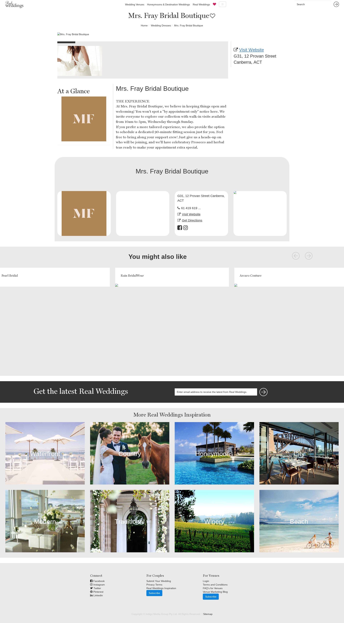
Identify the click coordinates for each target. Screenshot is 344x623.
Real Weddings (201, 4)
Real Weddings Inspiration (161, 588)
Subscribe (154, 593)
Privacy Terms (154, 584)
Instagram (99, 584)
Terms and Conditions (215, 584)
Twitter (97, 588)
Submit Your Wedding (158, 581)
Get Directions (192, 220)
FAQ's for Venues (213, 588)
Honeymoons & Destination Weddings (168, 4)
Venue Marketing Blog (215, 591)
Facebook (99, 581)
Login (206, 581)
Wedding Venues (134, 4)
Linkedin (98, 595)
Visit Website (251, 49)
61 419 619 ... (191, 208)
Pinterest (98, 591)
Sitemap (207, 614)
